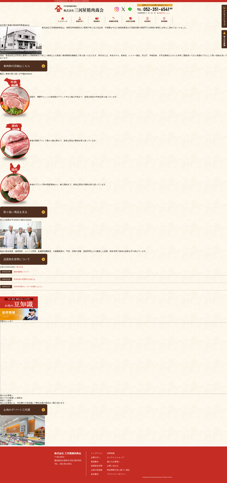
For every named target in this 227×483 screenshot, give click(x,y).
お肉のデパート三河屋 (17, 409)
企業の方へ (95, 457)
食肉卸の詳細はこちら (17, 65)
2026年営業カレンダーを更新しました (28, 286)
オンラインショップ (115, 457)
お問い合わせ (112, 466)
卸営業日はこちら (164, 13)
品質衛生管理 (96, 466)
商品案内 (94, 462)
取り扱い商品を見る (15, 212)
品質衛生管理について (17, 259)
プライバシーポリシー (116, 474)
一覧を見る (19, 267)
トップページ (96, 453)
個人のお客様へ (113, 462)
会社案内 (94, 474)
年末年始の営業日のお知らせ (24, 279)
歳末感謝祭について (21, 272)
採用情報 (111, 453)
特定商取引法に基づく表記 (118, 470)
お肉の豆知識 (96, 470)
